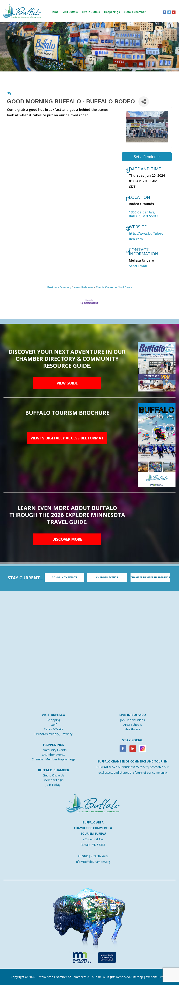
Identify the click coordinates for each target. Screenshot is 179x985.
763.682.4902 (100, 856)
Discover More (67, 539)
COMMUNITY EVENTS (64, 577)
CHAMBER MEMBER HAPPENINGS (150, 577)
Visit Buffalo (70, 11)
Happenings (112, 11)
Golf (54, 724)
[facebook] (164, 12)
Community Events (54, 750)
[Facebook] (123, 748)
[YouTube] (174, 12)
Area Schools (132, 724)
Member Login (54, 780)
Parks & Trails (53, 729)
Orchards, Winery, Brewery (53, 734)
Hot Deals (125, 287)
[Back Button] (9, 93)
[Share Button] (143, 101)
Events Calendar (106, 287)
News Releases (83, 287)
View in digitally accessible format (67, 438)
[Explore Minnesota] (80, 956)
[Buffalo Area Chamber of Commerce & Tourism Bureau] (22, 10)
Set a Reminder (147, 156)
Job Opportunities (132, 720)
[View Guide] (157, 366)
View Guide (67, 383)
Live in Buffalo (91, 11)
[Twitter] (169, 12)
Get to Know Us (53, 775)
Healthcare (132, 729)
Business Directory (59, 287)
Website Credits (157, 977)
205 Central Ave (93, 839)
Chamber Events (53, 754)
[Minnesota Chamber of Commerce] (107, 956)
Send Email (138, 266)
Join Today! (53, 785)
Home (55, 11)
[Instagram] (142, 748)
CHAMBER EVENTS (107, 577)
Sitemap (137, 977)
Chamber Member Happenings (53, 759)
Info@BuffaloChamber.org (93, 862)
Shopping (53, 720)
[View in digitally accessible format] (157, 444)
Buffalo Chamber (135, 11)
